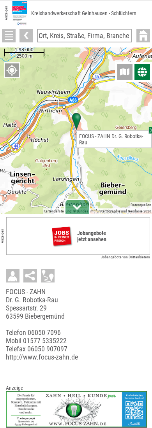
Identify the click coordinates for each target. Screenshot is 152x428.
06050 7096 (44, 332)
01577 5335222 (45, 341)
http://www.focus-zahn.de (42, 357)
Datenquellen (141, 205)
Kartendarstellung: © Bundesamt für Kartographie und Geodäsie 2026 (97, 211)
